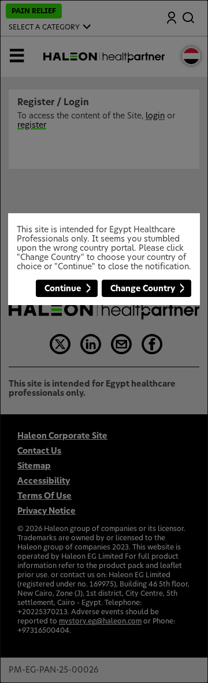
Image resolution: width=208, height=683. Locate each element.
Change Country (142, 289)
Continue (62, 289)
